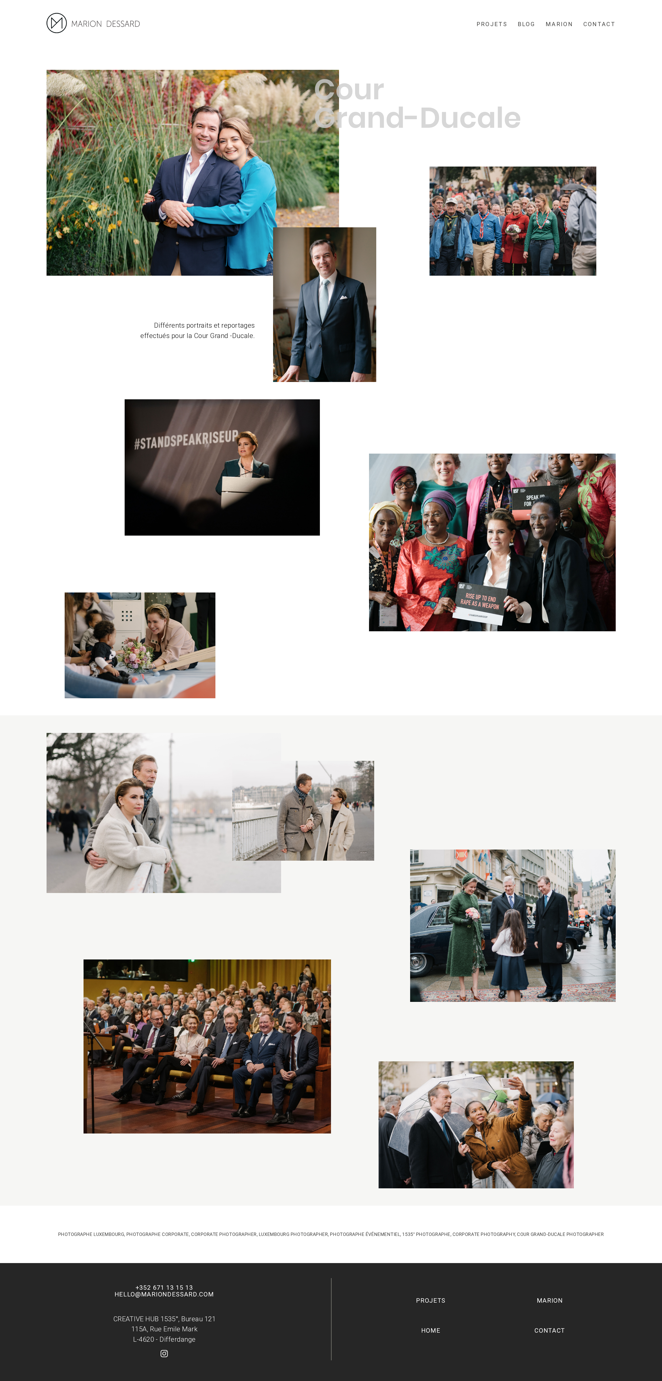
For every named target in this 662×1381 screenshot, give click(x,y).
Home (431, 1330)
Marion (559, 24)
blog (526, 24)
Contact (599, 24)
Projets (492, 24)
